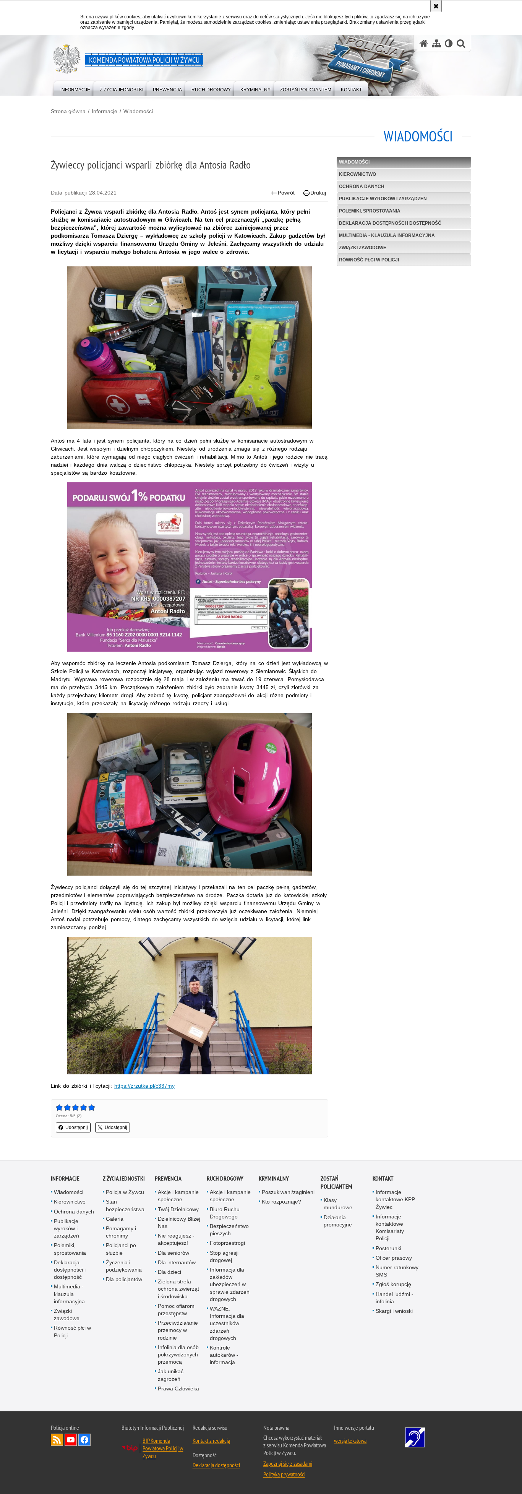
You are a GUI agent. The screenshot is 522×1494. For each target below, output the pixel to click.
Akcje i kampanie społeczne (178, 1195)
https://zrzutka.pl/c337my (144, 1086)
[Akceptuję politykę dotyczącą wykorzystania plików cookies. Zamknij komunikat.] (436, 6)
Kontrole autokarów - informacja (224, 1355)
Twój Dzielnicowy (178, 1209)
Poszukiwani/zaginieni (288, 1192)
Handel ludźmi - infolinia (394, 1297)
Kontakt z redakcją (211, 1440)
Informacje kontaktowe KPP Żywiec (395, 1199)
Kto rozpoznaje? (281, 1202)
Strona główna (68, 111)
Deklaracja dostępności (216, 1465)
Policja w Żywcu (125, 1192)
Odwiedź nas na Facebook (84, 1440)
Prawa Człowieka (178, 1388)
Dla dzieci (169, 1272)
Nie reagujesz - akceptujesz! (176, 1239)
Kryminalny (274, 1178)
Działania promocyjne (338, 1221)
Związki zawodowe (362, 247)
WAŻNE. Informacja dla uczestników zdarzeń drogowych (227, 1323)
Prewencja (168, 1178)
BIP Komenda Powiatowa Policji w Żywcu (163, 1448)
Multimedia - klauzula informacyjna (387, 235)
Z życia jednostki (124, 1178)
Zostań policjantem (336, 1182)
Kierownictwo (357, 174)
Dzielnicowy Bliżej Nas (179, 1222)
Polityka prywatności (284, 1474)
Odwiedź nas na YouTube (71, 1440)
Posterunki (388, 1248)
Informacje (104, 111)
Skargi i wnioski (394, 1311)
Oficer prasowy (394, 1258)
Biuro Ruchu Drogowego (225, 1213)
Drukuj (318, 193)
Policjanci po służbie (121, 1249)
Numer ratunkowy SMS (397, 1271)
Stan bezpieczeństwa (125, 1205)
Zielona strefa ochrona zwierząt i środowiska (178, 1288)
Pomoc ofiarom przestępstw (176, 1309)
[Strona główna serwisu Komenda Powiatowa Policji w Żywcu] (424, 43)
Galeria (114, 1219)
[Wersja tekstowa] (449, 43)
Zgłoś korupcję (393, 1284)
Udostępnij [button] (76, 1127)
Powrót (286, 193)
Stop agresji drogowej (224, 1256)
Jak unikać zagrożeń (170, 1375)
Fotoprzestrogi (227, 1243)
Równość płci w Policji (369, 260)
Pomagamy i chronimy (121, 1232)
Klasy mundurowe (338, 1203)
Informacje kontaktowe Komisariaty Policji (390, 1227)
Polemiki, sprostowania (369, 211)
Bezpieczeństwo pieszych (229, 1229)
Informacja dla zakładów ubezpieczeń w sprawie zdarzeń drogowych (230, 1284)
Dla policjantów (124, 1279)
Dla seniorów (173, 1253)
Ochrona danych (361, 186)
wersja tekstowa (350, 1440)
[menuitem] (75, 88)
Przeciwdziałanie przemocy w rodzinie (178, 1330)
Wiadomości (138, 111)
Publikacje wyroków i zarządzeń (383, 198)
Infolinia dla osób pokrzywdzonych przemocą (178, 1354)
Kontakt (383, 1178)
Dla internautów (177, 1262)
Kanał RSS (57, 1440)
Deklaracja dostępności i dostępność (390, 223)
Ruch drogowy (225, 1178)
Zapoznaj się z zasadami (287, 1463)
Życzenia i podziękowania (124, 1266)
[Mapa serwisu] (436, 43)
